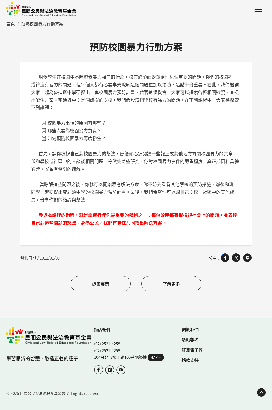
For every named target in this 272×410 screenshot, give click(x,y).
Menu (258, 9)
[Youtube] (120, 369)
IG (109, 369)
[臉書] (98, 369)
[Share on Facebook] (225, 257)
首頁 (10, 23)
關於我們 (190, 329)
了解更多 (171, 284)
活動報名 (190, 339)
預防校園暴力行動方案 (42, 23)
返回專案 (100, 284)
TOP (261, 392)
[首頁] (41, 9)
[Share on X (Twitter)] (236, 257)
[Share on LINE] (247, 257)
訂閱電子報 (192, 350)
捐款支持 (190, 360)
